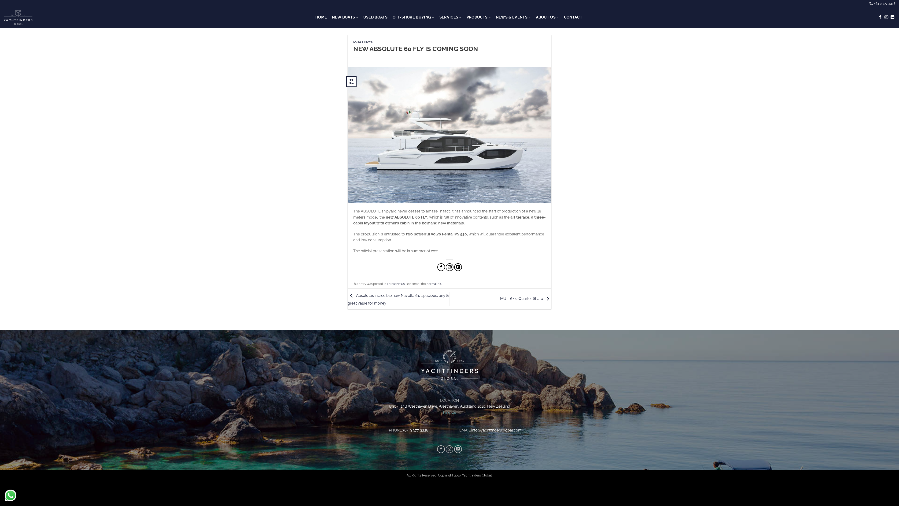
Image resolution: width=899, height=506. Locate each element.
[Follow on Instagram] (886, 17)
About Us (546, 17)
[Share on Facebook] (441, 267)
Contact (573, 17)
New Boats (343, 17)
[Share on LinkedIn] (458, 267)
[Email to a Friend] (449, 267)
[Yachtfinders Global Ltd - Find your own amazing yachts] (18, 17)
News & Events (511, 17)
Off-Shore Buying (412, 17)
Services (448, 17)
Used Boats (375, 17)
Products (477, 17)
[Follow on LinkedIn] (892, 17)
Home (321, 17)
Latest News (363, 41)
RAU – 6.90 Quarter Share (521, 298)
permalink (434, 284)
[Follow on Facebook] (880, 17)
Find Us (449, 412)
